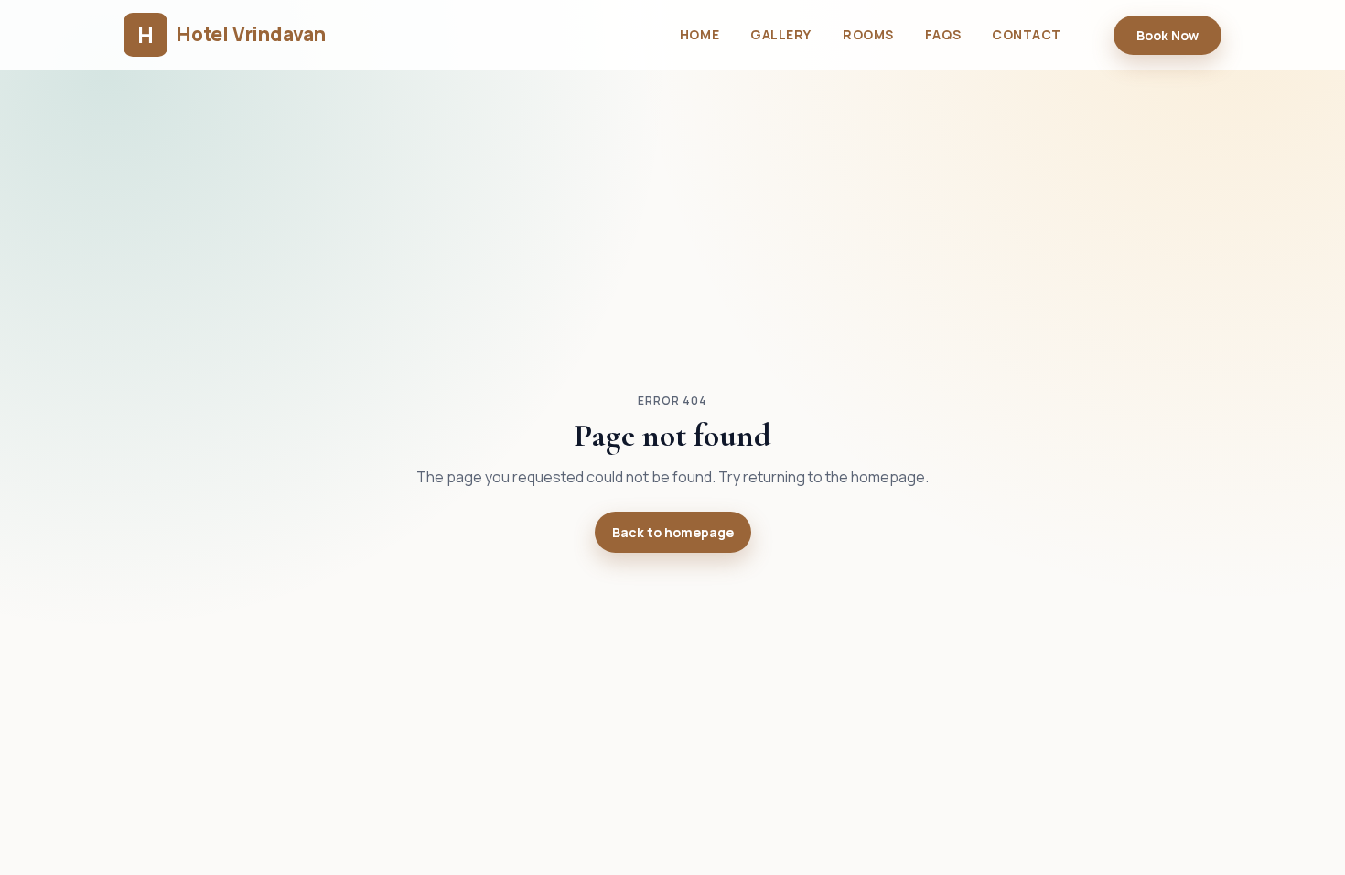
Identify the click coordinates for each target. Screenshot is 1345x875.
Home (699, 34)
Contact (1026, 34)
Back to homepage (673, 532)
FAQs (943, 34)
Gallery (781, 34)
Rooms (868, 34)
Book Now (1167, 35)
